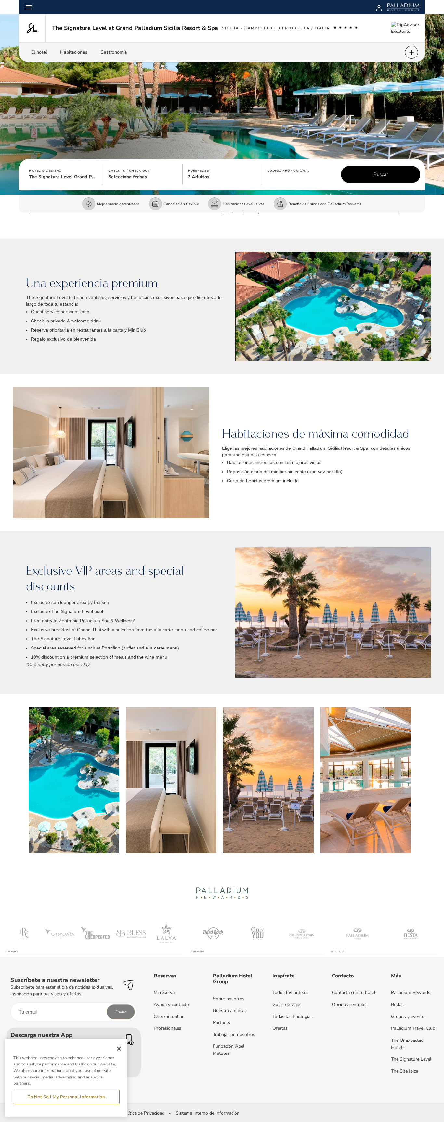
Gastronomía (113, 52)
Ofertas (280, 1028)
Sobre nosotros (228, 999)
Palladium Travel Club (413, 1028)
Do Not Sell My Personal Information (66, 1097)
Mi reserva (164, 993)
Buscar (380, 174)
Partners (221, 1022)
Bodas (397, 1005)
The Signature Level (411, 1059)
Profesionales (167, 1028)
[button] (63, 174)
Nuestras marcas (230, 1010)
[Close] (119, 1048)
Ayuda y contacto (171, 1005)
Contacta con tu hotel (353, 993)
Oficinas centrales (350, 1005)
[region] (66, 1078)
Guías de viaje (286, 1005)
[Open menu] (29, 7)
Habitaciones (73, 52)
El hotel (39, 52)
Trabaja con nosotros (234, 1034)
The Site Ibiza (404, 1071)
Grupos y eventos (409, 1017)
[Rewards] (379, 7)
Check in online (169, 1017)
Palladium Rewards (410, 993)
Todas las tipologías (292, 1017)
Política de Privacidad (143, 1113)
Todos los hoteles (290, 993)
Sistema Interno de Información (208, 1113)
